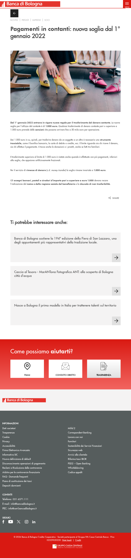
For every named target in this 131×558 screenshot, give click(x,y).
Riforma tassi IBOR (77, 458)
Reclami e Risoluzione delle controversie (22, 467)
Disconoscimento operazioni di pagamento (23, 463)
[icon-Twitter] (19, 522)
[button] (127, 4)
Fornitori (72, 441)
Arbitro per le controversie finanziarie (32, 472)
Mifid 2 (71, 428)
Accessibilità (8, 445)
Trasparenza (8, 432)
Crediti (78, 540)
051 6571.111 (20, 499)
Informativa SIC (10, 454)
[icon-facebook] (3, 522)
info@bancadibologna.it (23, 503)
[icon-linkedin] (34, 522)
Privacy (6, 441)
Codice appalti (75, 472)
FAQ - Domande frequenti (15, 476)
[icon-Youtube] (10, 522)
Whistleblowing (75, 467)
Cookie (5, 437)
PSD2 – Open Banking (91, 463)
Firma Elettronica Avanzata (16, 450)
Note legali (67, 540)
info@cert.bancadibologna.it (22, 508)
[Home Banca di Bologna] (30, 4)
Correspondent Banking (79, 432)
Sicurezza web (75, 450)
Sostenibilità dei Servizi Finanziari (85, 445)
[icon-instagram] (26, 522)
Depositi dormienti (11, 485)
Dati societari (9, 428)
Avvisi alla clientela (77, 454)
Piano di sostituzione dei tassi (29, 481)
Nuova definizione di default (16, 458)
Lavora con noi (75, 437)
